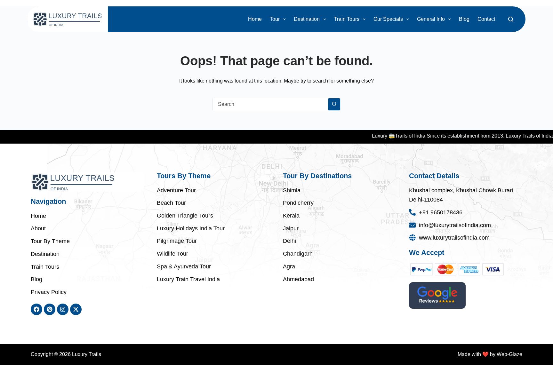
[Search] (510, 19)
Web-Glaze (509, 354)
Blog (464, 19)
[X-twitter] (76, 309)
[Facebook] (36, 309)
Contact (486, 19)
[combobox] (270, 104)
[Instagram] (62, 309)
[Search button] (334, 104)
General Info (431, 19)
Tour (275, 19)
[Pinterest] (49, 309)
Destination (307, 19)
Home (255, 19)
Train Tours (346, 19)
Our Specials (388, 19)
